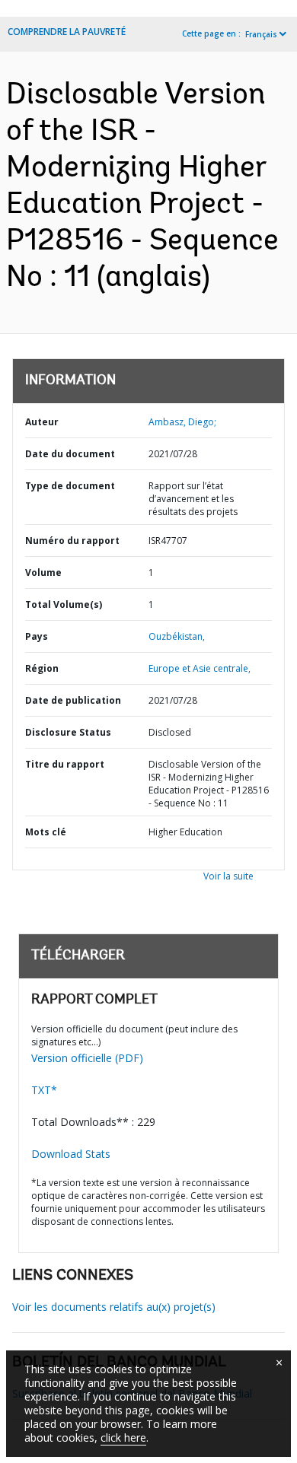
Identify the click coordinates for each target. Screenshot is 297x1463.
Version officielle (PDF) (87, 1058)
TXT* (44, 1090)
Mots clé (45, 831)
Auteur (42, 421)
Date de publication (73, 700)
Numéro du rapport (72, 540)
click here (123, 1437)
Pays (36, 636)
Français (261, 34)
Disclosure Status (68, 732)
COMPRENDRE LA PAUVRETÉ (67, 31)
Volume (43, 572)
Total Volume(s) (63, 604)
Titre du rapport (64, 764)
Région (42, 668)
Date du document (70, 453)
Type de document (70, 485)
